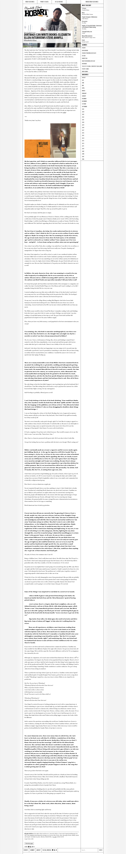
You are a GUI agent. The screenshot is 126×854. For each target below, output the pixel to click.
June (83, 83)
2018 (83, 127)
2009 (83, 151)
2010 (83, 148)
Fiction (83, 56)
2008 (83, 154)
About (39, 850)
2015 (83, 135)
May (83, 85)
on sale (54, 836)
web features (29, 2)
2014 (83, 138)
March (83, 91)
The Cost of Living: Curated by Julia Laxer (92, 66)
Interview (33, 32)
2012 (83, 143)
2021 (83, 120)
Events (26, 850)
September (84, 106)
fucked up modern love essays (89, 53)
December (84, 98)
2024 (83, 112)
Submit (32, 850)
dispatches (41, 69)
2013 (83, 141)
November (84, 101)
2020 (83, 122)
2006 (83, 159)
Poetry (84, 48)
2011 (83, 146)
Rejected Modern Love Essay (88, 61)
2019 (83, 125)
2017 (83, 130)
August (84, 77)
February (84, 93)
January (84, 96)
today (64, 112)
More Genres (85, 71)
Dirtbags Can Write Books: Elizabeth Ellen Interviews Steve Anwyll (47, 36)
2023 (83, 114)
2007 (83, 156)
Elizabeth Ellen (30, 41)
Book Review (85, 50)
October (84, 104)
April (83, 88)
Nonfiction (84, 58)
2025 (83, 109)
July (83, 80)
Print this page (29, 843)
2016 (83, 133)
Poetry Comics (85, 69)
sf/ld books (59, 2)
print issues (44, 2)
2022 (83, 117)
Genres (84, 45)
